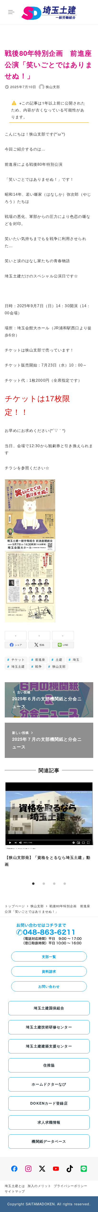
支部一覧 (49, 956)
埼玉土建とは (15, 1185)
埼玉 (75, 659)
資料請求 (49, 971)
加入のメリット (39, 1185)
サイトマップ (15, 1191)
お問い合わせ (49, 986)
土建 (58, 659)
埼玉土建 (17, 666)
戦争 (38, 666)
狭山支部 (58, 666)
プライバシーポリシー (70, 1185)
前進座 (39, 659)
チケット (17, 659)
